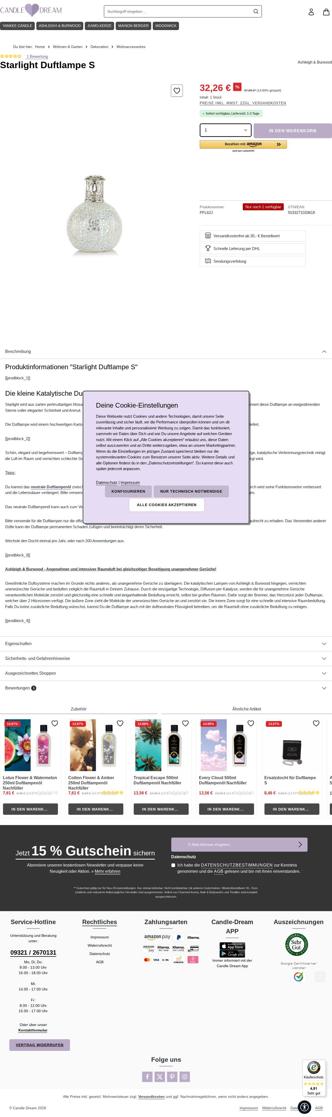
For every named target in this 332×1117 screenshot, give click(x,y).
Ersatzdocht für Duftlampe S (290, 780)
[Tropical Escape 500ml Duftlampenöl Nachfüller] (161, 745)
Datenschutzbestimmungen (237, 865)
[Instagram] (184, 1077)
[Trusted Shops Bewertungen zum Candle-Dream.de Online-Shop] (314, 1078)
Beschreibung (18, 351)
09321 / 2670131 (33, 952)
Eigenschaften (18, 643)
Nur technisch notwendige (191, 491)
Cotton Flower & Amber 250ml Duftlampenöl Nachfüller (91, 783)
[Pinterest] (172, 1077)
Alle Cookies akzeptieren (167, 505)
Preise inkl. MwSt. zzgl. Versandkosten (243, 103)
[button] (243, 146)
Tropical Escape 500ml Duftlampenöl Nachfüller (157, 780)
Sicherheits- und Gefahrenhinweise (37, 658)
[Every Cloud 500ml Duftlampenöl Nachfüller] (226, 745)
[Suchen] (256, 11)
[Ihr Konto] (311, 12)
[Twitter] (160, 1077)
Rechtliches (99, 921)
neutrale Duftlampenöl (51, 487)
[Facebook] (147, 1077)
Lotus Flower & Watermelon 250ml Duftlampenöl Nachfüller (30, 783)
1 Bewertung (37, 56)
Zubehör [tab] (78, 709)
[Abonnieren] (300, 844)
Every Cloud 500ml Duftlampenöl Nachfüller (223, 780)
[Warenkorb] (326, 12)
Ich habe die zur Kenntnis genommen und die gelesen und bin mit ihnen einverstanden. (240, 868)
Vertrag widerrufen (40, 1045)
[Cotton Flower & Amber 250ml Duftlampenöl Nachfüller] (96, 745)
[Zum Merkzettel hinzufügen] (177, 91)
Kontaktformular (32, 1030)
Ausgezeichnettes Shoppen (30, 673)
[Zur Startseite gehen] (31, 10)
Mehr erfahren (107, 871)
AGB (219, 871)
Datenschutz (99, 954)
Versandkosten (151, 1096)
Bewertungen (20, 688)
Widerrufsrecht (100, 945)
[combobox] (177, 11)
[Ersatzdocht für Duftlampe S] (292, 745)
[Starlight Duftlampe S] (94, 201)
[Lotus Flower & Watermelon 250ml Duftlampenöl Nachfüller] (30, 745)
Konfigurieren (128, 491)
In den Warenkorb (293, 131)
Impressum (100, 937)
